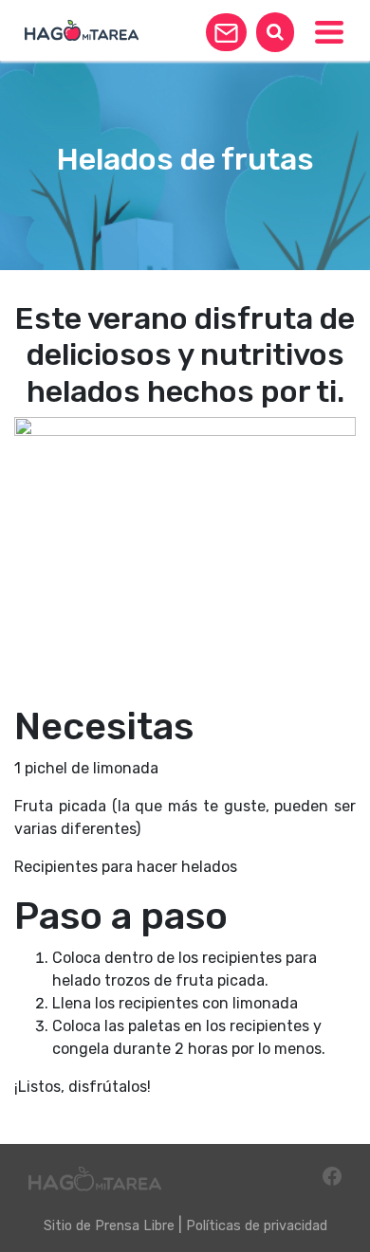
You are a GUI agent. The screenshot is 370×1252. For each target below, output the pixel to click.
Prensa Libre (135, 1226)
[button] (226, 32)
